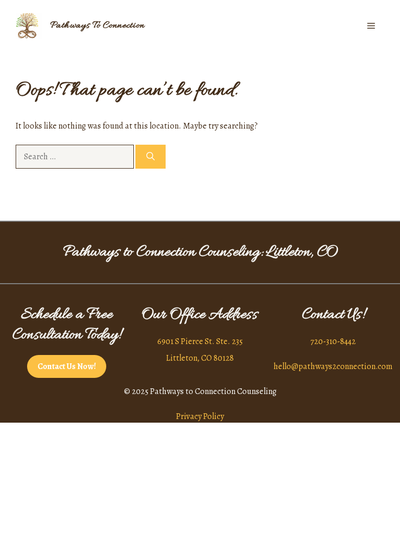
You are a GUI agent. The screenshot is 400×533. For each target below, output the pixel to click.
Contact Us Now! (67, 366)
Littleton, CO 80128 (200, 358)
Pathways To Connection (97, 25)
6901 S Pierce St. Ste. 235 (200, 341)
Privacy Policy (200, 416)
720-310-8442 (333, 341)
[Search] (150, 157)
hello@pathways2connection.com (333, 366)
